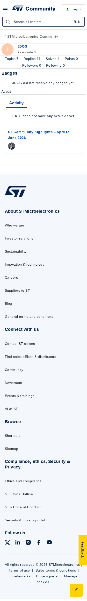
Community (14, 370)
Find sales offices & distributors (30, 357)
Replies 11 (32, 59)
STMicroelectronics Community (32, 36)
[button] (5, 10)
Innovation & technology (24, 264)
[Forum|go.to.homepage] (33, 9)
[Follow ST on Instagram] (28, 543)
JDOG (22, 46)
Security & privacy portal (25, 520)
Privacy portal (47, 576)
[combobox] (43, 22)
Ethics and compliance (23, 481)
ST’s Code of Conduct (23, 507)
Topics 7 (12, 59)
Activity (16, 103)
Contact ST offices (20, 344)
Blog (8, 303)
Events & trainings (20, 396)
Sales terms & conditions (56, 570)
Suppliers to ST (17, 290)
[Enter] (8, 22)
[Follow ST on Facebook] (39, 543)
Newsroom (13, 383)
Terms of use (19, 570)
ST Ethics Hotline (19, 494)
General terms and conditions (29, 316)
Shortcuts (12, 436)
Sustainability (16, 251)
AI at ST (11, 409)
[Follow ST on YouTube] (49, 543)
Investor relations (19, 238)
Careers (11, 277)
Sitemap (11, 449)
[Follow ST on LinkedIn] (18, 543)
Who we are (14, 225)
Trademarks (20, 576)
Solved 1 (53, 59)
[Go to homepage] (16, 197)
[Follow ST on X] (7, 543)
